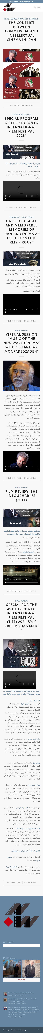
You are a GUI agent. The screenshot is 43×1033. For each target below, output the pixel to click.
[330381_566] (21, 376)
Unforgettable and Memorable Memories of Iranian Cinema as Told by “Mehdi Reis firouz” (21, 231)
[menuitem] (34, 7)
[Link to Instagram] (38, 1029)
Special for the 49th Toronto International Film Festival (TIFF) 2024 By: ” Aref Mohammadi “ (21, 617)
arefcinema (28, 105)
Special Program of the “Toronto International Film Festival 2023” (21, 127)
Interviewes (14, 217)
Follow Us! (21, 980)
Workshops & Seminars (28, 19)
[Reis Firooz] (21, 258)
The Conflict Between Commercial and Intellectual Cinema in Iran (21, 31)
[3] (21, 653)
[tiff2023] (21, 152)
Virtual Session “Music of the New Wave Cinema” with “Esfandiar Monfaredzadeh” (21, 343)
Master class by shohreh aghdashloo (20, 993)
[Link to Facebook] (34, 1029)
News (6, 19)
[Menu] (38, 7)
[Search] (34, 7)
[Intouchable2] (21, 518)
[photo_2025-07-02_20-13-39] (21, 55)
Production (17, 115)
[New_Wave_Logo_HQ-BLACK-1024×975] (17, 7)
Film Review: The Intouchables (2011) (21, 495)
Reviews (13, 19)
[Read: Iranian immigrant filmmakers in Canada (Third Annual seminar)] (5, 1000)
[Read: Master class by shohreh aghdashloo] (5, 994)
